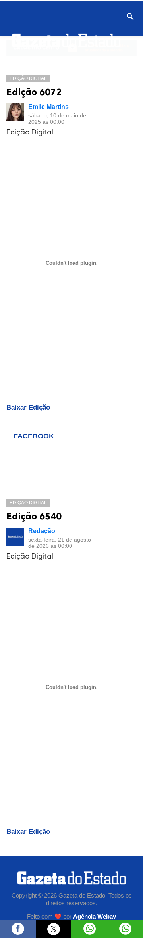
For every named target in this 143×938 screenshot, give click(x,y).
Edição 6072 (34, 92)
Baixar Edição (28, 407)
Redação (41, 531)
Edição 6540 (34, 516)
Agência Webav (94, 916)
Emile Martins (48, 106)
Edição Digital (28, 78)
